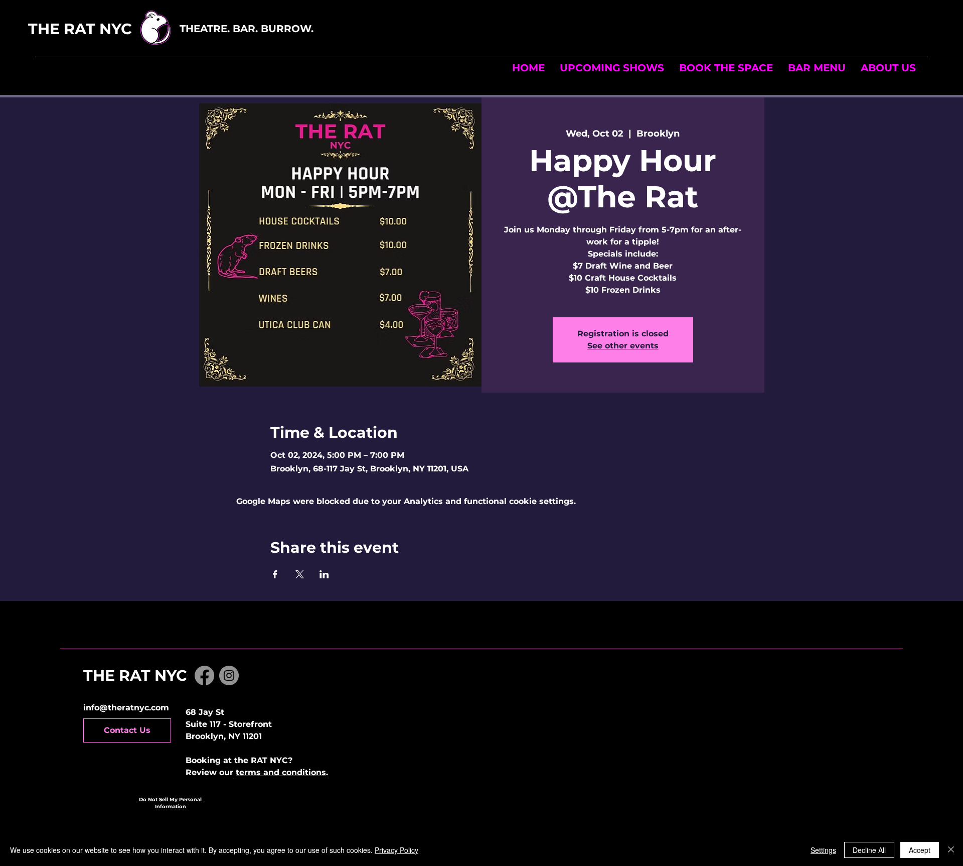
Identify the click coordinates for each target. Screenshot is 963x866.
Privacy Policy (396, 850)
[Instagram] (229, 675)
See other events (623, 345)
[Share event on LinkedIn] (324, 574)
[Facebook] (204, 675)
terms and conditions (281, 772)
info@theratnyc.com (126, 707)
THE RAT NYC (102, 29)
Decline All (869, 850)
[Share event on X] (299, 574)
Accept (919, 850)
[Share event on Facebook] (275, 574)
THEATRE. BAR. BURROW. (248, 29)
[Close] (951, 850)
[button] (726, 67)
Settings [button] (823, 850)
